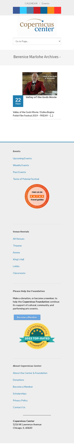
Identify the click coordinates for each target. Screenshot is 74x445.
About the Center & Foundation (30, 372)
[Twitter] (23, 10)
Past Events (19, 172)
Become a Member (23, 386)
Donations (18, 379)
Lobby (16, 266)
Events (45, 3)
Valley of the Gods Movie (41, 97)
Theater (17, 245)
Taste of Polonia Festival (26, 178)
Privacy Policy (20, 400)
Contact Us (19, 407)
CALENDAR (31, 3)
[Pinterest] (37, 10)
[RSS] (50, 10)
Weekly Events (21, 165)
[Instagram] (30, 10)
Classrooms (19, 273)
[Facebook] (16, 10)
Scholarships (20, 393)
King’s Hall (18, 259)
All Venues (18, 238)
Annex (16, 252)
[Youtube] (57, 10)
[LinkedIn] (43, 10)
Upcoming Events (22, 158)
